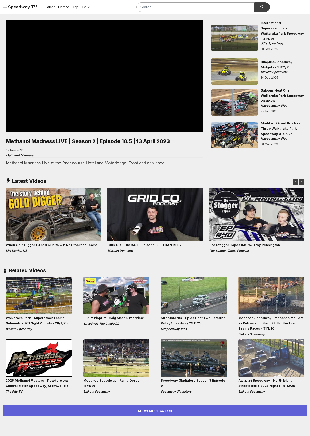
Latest (50, 7)
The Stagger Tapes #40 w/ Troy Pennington (244, 245)
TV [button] (84, 7)
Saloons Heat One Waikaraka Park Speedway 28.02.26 (282, 95)
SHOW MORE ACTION (155, 411)
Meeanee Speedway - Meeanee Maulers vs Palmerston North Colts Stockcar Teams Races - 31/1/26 (271, 323)
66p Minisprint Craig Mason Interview (113, 318)
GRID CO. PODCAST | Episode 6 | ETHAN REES (144, 245)
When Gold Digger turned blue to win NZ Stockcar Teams (52, 245)
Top (75, 7)
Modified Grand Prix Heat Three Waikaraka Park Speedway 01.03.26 (281, 128)
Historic (63, 7)
